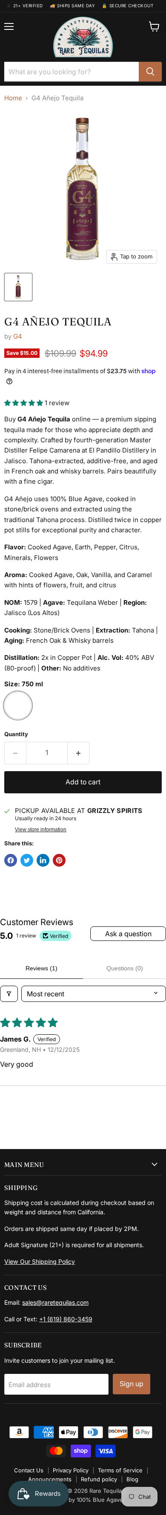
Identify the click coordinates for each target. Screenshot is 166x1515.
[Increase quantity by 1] (78, 753)
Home (13, 98)
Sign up (131, 1384)
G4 (17, 336)
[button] (24, 403)
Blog (132, 1479)
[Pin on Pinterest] (59, 860)
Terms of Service (120, 1470)
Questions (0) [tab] (124, 968)
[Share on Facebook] (10, 860)
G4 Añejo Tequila (58, 321)
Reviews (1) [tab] (41, 968)
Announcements (50, 1479)
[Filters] (9, 994)
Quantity (16, 734)
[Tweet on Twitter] (26, 860)
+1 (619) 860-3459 (65, 1319)
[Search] (150, 71)
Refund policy (99, 1479)
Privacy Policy (71, 1470)
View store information (40, 830)
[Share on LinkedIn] (43, 860)
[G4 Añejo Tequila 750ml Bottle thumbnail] (18, 287)
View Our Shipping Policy (39, 1261)
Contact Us (28, 1470)
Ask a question (128, 933)
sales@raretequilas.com (55, 1302)
